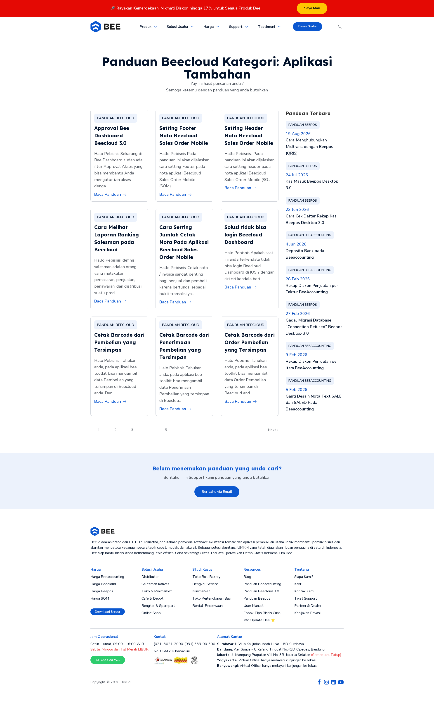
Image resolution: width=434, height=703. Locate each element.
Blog (247, 576)
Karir (297, 583)
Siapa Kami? (303, 576)
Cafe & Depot (152, 598)
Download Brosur (107, 612)
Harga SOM (99, 598)
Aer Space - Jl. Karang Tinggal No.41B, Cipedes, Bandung (271, 649)
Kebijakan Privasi (307, 612)
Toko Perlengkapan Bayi (211, 598)
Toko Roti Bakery (206, 576)
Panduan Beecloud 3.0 (261, 591)
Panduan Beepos (256, 598)
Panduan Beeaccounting (262, 583)
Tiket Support (305, 598)
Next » (273, 429)
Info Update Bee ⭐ (259, 620)
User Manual (253, 605)
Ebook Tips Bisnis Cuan (262, 612)
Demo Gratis (307, 26)
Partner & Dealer (307, 605)
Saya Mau (312, 8)
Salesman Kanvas (155, 583)
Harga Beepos (101, 591)
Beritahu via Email (217, 491)
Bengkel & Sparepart (158, 605)
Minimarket (201, 591)
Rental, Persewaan (207, 605)
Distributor (150, 576)
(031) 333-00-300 (199, 643)
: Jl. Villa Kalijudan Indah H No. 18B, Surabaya (260, 643)
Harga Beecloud (103, 583)
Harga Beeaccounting (107, 576)
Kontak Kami (304, 591)
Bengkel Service (205, 583)
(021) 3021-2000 (168, 643)
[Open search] (340, 26)
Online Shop (151, 612)
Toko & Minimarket (157, 591)
